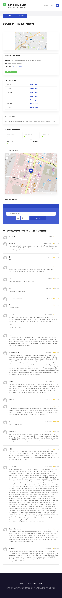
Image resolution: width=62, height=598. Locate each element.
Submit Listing (31, 583)
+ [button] (7, 155)
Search (38, 218)
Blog (40, 583)
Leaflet (34, 193)
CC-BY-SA (55, 193)
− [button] (7, 158)
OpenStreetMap (44, 193)
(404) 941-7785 (17, 66)
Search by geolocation (27, 218)
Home (46, 5)
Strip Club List (17, 5)
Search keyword (8, 214)
